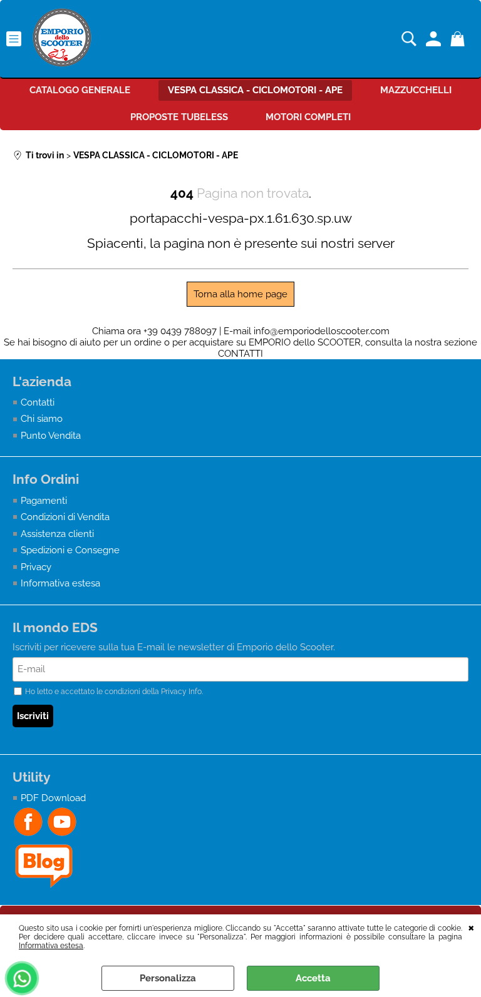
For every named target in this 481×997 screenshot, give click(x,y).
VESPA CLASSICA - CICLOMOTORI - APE (255, 90)
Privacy (36, 567)
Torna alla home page (240, 294)
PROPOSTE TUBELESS (179, 117)
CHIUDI (471, 927)
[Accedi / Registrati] (435, 38)
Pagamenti (44, 500)
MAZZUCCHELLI (416, 90)
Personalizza (168, 978)
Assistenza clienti (57, 533)
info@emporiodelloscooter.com (322, 331)
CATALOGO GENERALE (79, 90)
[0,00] (459, 38)
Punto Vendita (51, 435)
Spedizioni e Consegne (70, 550)
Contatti (37, 402)
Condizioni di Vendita (65, 517)
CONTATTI (240, 353)
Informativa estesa (51, 945)
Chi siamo (42, 418)
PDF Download (53, 798)
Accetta (313, 978)
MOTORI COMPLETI (308, 117)
